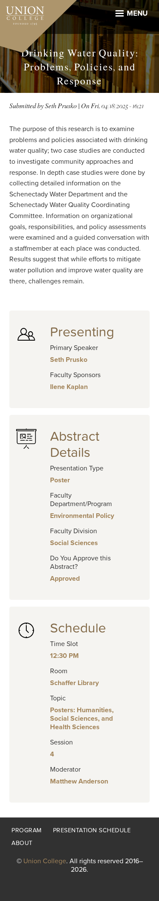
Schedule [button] (78, 628)
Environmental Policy (82, 516)
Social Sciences (74, 543)
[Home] (22, 13)
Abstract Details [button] (74, 444)
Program (26, 830)
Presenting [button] (82, 332)
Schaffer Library (74, 683)
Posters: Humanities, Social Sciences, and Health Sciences (82, 718)
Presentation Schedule (92, 830)
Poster (60, 480)
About (22, 843)
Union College (44, 861)
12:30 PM (64, 656)
